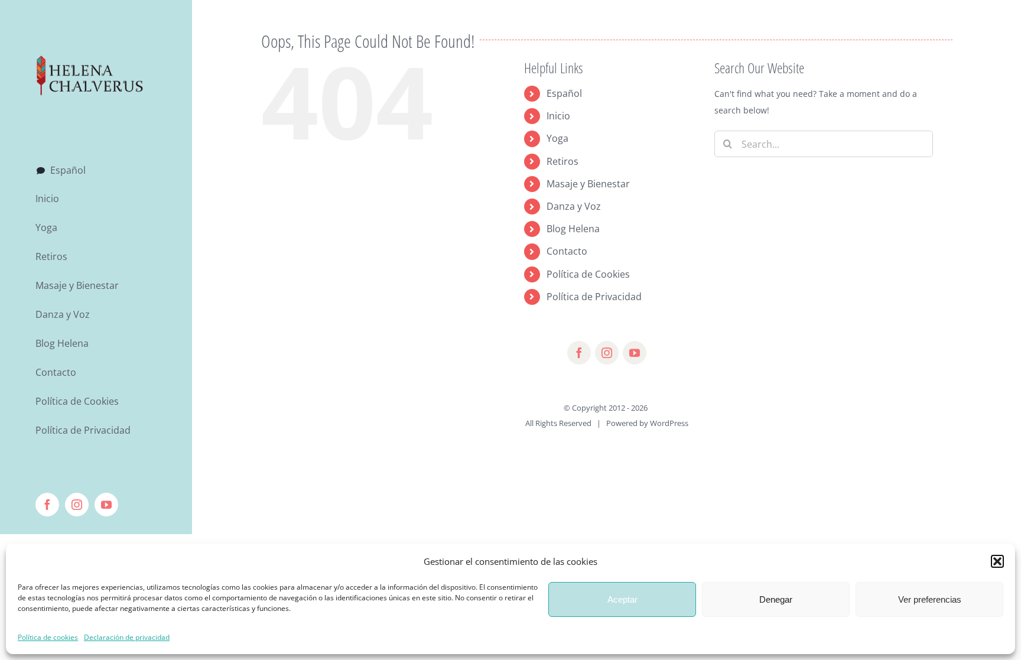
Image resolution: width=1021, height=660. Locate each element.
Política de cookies (48, 637)
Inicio (558, 115)
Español (564, 93)
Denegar (775, 599)
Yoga (557, 138)
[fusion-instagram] (607, 353)
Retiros (562, 161)
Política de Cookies (588, 274)
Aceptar (622, 599)
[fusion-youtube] (634, 353)
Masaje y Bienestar (588, 183)
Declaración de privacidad (127, 637)
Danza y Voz (574, 206)
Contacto (567, 251)
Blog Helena (573, 228)
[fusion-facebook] (579, 353)
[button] (997, 561)
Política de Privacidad (594, 296)
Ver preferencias (929, 599)
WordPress (669, 423)
